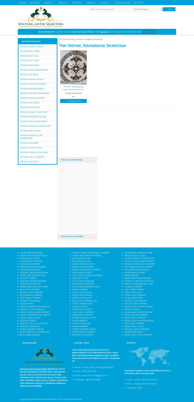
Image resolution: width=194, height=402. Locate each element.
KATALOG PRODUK (123, 2)
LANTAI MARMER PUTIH (30, 269)
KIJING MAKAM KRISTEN (83, 284)
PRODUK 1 (49, 2)
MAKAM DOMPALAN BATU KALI (138, 284)
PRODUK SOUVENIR (29, 143)
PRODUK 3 (77, 2)
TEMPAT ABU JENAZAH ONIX (33, 275)
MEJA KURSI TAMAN (133, 298)
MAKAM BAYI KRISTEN (82, 315)
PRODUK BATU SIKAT (30, 60)
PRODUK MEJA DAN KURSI (32, 98)
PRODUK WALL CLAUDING (32, 157)
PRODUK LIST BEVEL (29, 74)
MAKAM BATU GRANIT (82, 309)
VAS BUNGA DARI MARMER (136, 269)
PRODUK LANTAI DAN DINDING (34, 70)
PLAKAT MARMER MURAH (84, 329)
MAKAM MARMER (80, 326)
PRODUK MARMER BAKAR (32, 88)
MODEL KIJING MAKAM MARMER (34, 312)
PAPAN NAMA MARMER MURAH (138, 253)
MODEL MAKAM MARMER (136, 315)
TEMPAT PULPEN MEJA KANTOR (138, 281)
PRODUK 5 (105, 2)
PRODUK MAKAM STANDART (33, 84)
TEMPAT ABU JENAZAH (134, 295)
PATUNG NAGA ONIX (81, 258)
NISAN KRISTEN (131, 275)
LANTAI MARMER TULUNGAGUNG (35, 306)
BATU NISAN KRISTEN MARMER (138, 267)
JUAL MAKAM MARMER (30, 298)
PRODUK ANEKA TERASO (31, 46)
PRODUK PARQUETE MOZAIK (33, 116)
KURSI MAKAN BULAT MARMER (86, 269)
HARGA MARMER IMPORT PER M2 (35, 315)
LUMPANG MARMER (133, 286)
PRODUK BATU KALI (29, 56)
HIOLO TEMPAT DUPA (82, 292)
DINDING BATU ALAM (134, 326)
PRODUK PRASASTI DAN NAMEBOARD (31, 137)
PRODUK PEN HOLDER (30, 130)
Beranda (62, 39)
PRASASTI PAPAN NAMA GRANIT (34, 272)
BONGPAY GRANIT (28, 278)
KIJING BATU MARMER (30, 264)
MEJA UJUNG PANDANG (83, 281)
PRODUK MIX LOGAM (29, 102)
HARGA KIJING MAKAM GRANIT (138, 306)
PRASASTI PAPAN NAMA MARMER (139, 264)
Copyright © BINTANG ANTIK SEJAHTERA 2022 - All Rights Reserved (50, 399)
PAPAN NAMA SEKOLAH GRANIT (34, 286)
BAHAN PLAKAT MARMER (31, 292)
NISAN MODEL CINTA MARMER (138, 335)
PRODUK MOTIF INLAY (30, 107)
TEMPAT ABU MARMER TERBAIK (86, 255)
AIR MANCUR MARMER (82, 335)
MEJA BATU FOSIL (80, 278)
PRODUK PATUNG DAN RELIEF (33, 121)
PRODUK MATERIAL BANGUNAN (34, 93)
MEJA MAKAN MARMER (30, 284)
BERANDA (23, 2)
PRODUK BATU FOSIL (30, 51)
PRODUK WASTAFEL (29, 161)
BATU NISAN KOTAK (81, 261)
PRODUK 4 (91, 2)
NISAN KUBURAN (132, 309)
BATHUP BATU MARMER (31, 295)
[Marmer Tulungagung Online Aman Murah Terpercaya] (73, 67)
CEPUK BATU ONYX (133, 292)
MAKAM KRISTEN (80, 306)
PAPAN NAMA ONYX (133, 332)
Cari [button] (170, 9)
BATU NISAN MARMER (30, 335)
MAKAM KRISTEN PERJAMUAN (33, 255)
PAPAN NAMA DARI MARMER (33, 267)
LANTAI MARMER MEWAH (31, 253)
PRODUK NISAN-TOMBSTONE (33, 112)
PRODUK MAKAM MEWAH (32, 79)
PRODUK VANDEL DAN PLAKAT (34, 152)
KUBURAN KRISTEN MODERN (33, 281)
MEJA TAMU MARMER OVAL (84, 301)
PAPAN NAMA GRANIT (82, 272)
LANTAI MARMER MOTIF (83, 264)
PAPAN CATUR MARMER (83, 267)
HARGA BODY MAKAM (82, 295)
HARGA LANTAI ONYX (82, 298)
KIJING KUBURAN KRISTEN (32, 329)
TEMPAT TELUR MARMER (135, 301)
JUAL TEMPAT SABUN (134, 289)
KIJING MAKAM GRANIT (30, 318)
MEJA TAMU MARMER (29, 289)
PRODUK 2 (62, 2)
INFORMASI (34, 2)
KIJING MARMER (79, 320)
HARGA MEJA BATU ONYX (84, 318)
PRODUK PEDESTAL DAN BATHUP (35, 126)
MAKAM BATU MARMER (135, 318)
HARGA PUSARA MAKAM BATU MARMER (90, 253)
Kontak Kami (149, 32)
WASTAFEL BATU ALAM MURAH (34, 323)
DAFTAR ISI (138, 2)
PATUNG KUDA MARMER (135, 303)
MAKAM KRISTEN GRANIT (83, 332)
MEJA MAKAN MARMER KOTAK (138, 312)
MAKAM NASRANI (80, 289)
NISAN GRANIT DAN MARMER (137, 278)
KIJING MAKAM (26, 303)
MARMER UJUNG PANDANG (32, 309)
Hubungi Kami (74, 101)
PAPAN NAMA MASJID (29, 258)
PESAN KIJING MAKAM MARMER (138, 320)
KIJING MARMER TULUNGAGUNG (34, 332)
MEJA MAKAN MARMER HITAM (86, 286)
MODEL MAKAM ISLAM (82, 303)
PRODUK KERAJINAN (29, 65)
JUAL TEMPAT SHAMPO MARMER (87, 275)
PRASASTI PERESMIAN (30, 301)
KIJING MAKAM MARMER (31, 261)
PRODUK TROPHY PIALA (31, 147)
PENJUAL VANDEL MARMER (136, 329)
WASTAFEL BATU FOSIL (135, 255)
